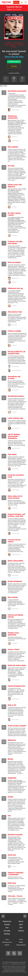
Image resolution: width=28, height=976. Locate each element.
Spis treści (8, 43)
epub (14, 81)
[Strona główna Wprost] (6, 2)
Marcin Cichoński (15, 679)
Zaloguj (14, 66)
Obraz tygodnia (13, 147)
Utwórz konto (14, 62)
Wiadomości (7, 921)
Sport (21, 924)
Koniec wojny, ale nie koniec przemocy (15, 497)
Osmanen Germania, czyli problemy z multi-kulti (16, 515)
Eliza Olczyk (14, 136)
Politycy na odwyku (14, 331)
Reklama (21, 942)
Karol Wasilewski (15, 468)
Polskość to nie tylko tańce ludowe (15, 242)
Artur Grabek (14, 324)
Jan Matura (14, 866)
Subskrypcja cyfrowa (7, 942)
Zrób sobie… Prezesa (15, 896)
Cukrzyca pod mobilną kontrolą (15, 616)
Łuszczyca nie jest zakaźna (14, 541)
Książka (10, 797)
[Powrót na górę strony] (24, 916)
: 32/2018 (14, 9)
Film (9, 816)
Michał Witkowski (15, 699)
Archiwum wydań (18, 43)
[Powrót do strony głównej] (3, 916)
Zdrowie (7, 924)
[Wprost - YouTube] (19, 953)
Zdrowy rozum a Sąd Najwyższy (15, 186)
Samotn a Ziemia (13, 649)
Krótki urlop (12, 883)
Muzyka (10, 759)
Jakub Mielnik (15, 235)
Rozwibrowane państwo (16, 396)
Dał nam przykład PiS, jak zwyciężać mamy (16, 353)
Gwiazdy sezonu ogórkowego (13, 634)
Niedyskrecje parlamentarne (13, 117)
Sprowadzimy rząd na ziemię (14, 377)
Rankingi (7, 934)
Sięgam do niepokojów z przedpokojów (15, 874)
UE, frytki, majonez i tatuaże (14, 214)
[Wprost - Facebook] (8, 953)
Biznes (21, 921)
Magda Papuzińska (16, 448)
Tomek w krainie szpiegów (17, 726)
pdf (6, 81)
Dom (21, 928)
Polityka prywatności (21, 945)
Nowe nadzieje (13, 597)
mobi (22, 81)
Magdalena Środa (15, 278)
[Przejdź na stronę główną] (1, 2)
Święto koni (12, 855)
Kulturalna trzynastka (15, 835)
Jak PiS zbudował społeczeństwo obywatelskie (14, 436)
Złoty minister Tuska (15, 312)
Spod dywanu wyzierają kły (17, 91)
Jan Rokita (14, 305)
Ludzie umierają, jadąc (15, 418)
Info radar (11, 166)
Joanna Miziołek (15, 140)
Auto (7, 928)
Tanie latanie (12, 454)
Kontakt (21, 939)
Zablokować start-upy (15, 288)
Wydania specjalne (9, 45)
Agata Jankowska (15, 428)
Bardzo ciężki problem (15, 561)
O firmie (7, 939)
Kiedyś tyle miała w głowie (17, 665)
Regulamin (7, 945)
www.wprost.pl (16, 971)
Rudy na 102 (12, 705)
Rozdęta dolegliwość (15, 581)
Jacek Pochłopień (15, 109)
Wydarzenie (12, 740)
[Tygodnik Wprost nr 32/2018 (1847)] (14, 27)
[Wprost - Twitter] (14, 953)
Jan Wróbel (14, 282)
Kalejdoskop (12, 778)
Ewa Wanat (14, 412)
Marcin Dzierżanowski (16, 370)
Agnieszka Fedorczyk (16, 554)
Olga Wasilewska (15, 366)
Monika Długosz (15, 575)
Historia (21, 931)
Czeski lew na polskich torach (16, 476)
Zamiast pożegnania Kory (16, 686)
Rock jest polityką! (14, 262)
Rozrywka (7, 931)
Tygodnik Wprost (14, 7)
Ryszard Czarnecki (15, 533)
